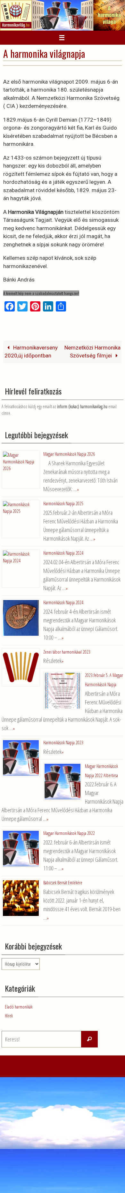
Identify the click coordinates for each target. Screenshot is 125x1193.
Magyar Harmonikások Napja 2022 (69, 824)
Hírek (9, 1005)
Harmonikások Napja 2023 (63, 736)
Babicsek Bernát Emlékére (62, 873)
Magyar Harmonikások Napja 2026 (69, 454)
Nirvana (61, 1061)
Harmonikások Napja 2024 (63, 551)
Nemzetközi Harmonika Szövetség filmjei (92, 351)
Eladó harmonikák (18, 996)
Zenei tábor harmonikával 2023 (66, 648)
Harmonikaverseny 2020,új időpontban (31, 351)
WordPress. (82, 1061)
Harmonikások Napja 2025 (63, 502)
